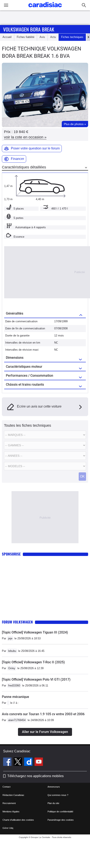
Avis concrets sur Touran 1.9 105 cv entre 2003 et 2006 (43, 714)
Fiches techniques (72, 37)
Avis (42, 37)
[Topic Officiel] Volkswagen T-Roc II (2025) (33, 662)
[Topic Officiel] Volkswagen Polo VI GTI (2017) (36, 679)
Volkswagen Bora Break (28, 29)
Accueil (7, 37)
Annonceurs (54, 786)
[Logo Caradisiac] (45, 8)
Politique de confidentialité (60, 811)
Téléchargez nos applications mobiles (35, 776)
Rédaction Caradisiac (13, 795)
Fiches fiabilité (25, 37)
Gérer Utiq (8, 828)
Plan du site (53, 803)
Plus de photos (75, 124)
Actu (53, 37)
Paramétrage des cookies (61, 820)
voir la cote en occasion (25, 137)
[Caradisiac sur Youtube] (39, 762)
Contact (6, 786)
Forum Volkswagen (17, 622)
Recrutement (9, 803)
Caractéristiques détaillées (24, 167)
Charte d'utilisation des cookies (18, 820)
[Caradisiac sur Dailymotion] (28, 762)
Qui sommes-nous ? (58, 795)
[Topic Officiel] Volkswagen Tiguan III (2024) (35, 632)
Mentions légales (11, 811)
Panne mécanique (15, 697)
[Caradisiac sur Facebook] (8, 762)
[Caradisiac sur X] (18, 762)
